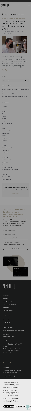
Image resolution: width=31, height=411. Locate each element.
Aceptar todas (9, 406)
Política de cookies (14, 401)
